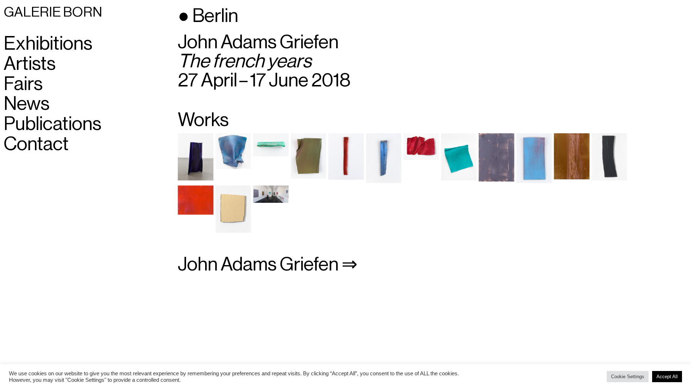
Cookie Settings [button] (627, 376)
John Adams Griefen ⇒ (267, 264)
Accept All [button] (667, 376)
